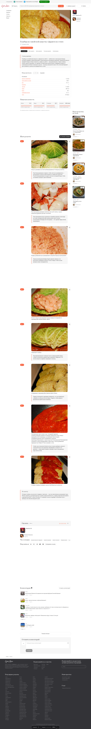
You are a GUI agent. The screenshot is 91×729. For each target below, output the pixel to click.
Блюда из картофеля (49, 687)
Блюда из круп (48, 688)
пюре (23, 88)
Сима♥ (26, 598)
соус (23, 94)
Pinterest (35, 668)
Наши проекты (66, 674)
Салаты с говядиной (23, 685)
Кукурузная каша (22, 712)
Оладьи (34, 687)
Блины (34, 681)
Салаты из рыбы (22, 688)
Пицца (34, 678)
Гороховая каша (22, 715)
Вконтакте (36, 664)
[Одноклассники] (33, 544)
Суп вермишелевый (9, 685)
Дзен (47, 664)
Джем (46, 694)
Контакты (57, 725)
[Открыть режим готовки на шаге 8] (69, 457)
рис (23, 82)
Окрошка (7, 691)
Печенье (34, 682)
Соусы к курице (48, 700)
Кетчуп (46, 713)
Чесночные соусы (48, 710)
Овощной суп (8, 684)
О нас (63, 686)
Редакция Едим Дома (66, 688)
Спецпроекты (64, 679)
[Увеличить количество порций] (37, 73)
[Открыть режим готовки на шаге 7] (69, 406)
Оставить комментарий (64, 588)
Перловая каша (22, 713)
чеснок (23, 86)
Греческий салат (22, 694)
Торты (34, 702)
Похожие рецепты (47, 51)
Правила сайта (34, 725)
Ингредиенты (24, 51)
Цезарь (20, 700)
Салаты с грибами (23, 687)
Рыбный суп (7, 682)
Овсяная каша (22, 707)
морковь (24, 84)
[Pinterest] (43, 544)
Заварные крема (36, 713)
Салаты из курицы (23, 684)
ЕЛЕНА (26, 591)
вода (23, 90)
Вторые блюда (8, 693)
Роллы (20, 679)
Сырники (34, 685)
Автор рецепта (39, 51)
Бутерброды (7, 710)
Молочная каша (22, 710)
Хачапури (35, 691)
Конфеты (34, 703)
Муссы (34, 712)
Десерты (34, 700)
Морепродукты (8, 702)
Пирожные (35, 706)
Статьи (7, 14)
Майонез (46, 715)
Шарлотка (35, 697)
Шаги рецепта (31, 51)
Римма (26, 613)
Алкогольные (47, 718)
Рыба (6, 700)
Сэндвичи (7, 715)
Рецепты (8, 12)
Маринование (47, 691)
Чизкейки (35, 707)
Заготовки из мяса (48, 679)
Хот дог (6, 716)
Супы (6, 677)
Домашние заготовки (49, 678)
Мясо (6, 694)
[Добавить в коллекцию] (83, 117)
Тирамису (35, 715)
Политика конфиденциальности (42, 725)
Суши (20, 678)
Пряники (34, 699)
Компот (46, 696)
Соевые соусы (48, 706)
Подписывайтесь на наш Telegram (32, 1)
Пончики (34, 694)
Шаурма (7, 718)
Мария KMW (27, 605)
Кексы (34, 688)
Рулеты (34, 690)
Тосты (20, 677)
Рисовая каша (22, 706)
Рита (26, 623)
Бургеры (7, 713)
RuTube (43, 667)
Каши (20, 702)
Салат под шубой (22, 697)
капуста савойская (26, 78)
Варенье (46, 693)
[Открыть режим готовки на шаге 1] (69, 141)
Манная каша (22, 704)
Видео (7, 18)
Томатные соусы (48, 707)
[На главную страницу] (5, 6)
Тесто (20, 719)
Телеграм (36, 667)
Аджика (46, 712)
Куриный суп (8, 678)
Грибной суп (7, 679)
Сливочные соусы (48, 704)
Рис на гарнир (48, 690)
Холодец (7, 719)
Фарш (6, 699)
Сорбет (46, 677)
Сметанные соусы (48, 709)
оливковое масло (26, 92)
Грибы (6, 704)
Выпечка (21, 718)
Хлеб (34, 677)
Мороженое (35, 704)
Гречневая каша (22, 709)
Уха (6, 690)
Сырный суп (7, 681)
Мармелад (35, 709)
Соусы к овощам (48, 703)
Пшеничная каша (22, 716)
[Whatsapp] (40, 544)
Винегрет (21, 693)
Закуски (7, 706)
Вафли (34, 693)
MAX (42, 668)
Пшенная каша (22, 703)
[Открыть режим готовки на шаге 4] (69, 289)
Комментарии (55, 51)
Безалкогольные (48, 719)
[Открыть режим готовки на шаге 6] (69, 365)
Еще (69, 540)
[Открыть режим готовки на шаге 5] (69, 324)
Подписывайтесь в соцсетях (42, 662)
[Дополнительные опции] (58, 727)
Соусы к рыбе (47, 702)
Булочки (34, 696)
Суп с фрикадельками (9, 687)
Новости (8, 16)
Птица (6, 696)
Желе (34, 710)
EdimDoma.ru (14, 664)
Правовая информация (52, 725)
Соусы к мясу (47, 699)
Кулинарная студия (66, 677)
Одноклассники (37, 665)
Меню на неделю (44, 1)
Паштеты (7, 712)
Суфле (34, 718)
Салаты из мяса (22, 682)
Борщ (6, 688)
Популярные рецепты (12, 674)
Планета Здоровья (19, 1)
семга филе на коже (26, 80)
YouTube (43, 664)
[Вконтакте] (30, 544)
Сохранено (8, 10)
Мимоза (21, 699)
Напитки (46, 716)
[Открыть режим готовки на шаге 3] (69, 227)
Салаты (20, 681)
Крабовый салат (22, 696)
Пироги (34, 679)
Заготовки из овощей (49, 681)
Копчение (47, 685)
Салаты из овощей (23, 690)
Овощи (6, 703)
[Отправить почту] (84, 666)
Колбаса (7, 707)
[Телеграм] (37, 544)
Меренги (34, 719)
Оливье (20, 691)
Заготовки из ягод (48, 684)
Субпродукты (8, 697)
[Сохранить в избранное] (81, 117)
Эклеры (34, 716)
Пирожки (35, 684)
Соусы (46, 697)
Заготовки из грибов (49, 682)
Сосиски (7, 709)
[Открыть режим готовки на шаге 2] (69, 183)
